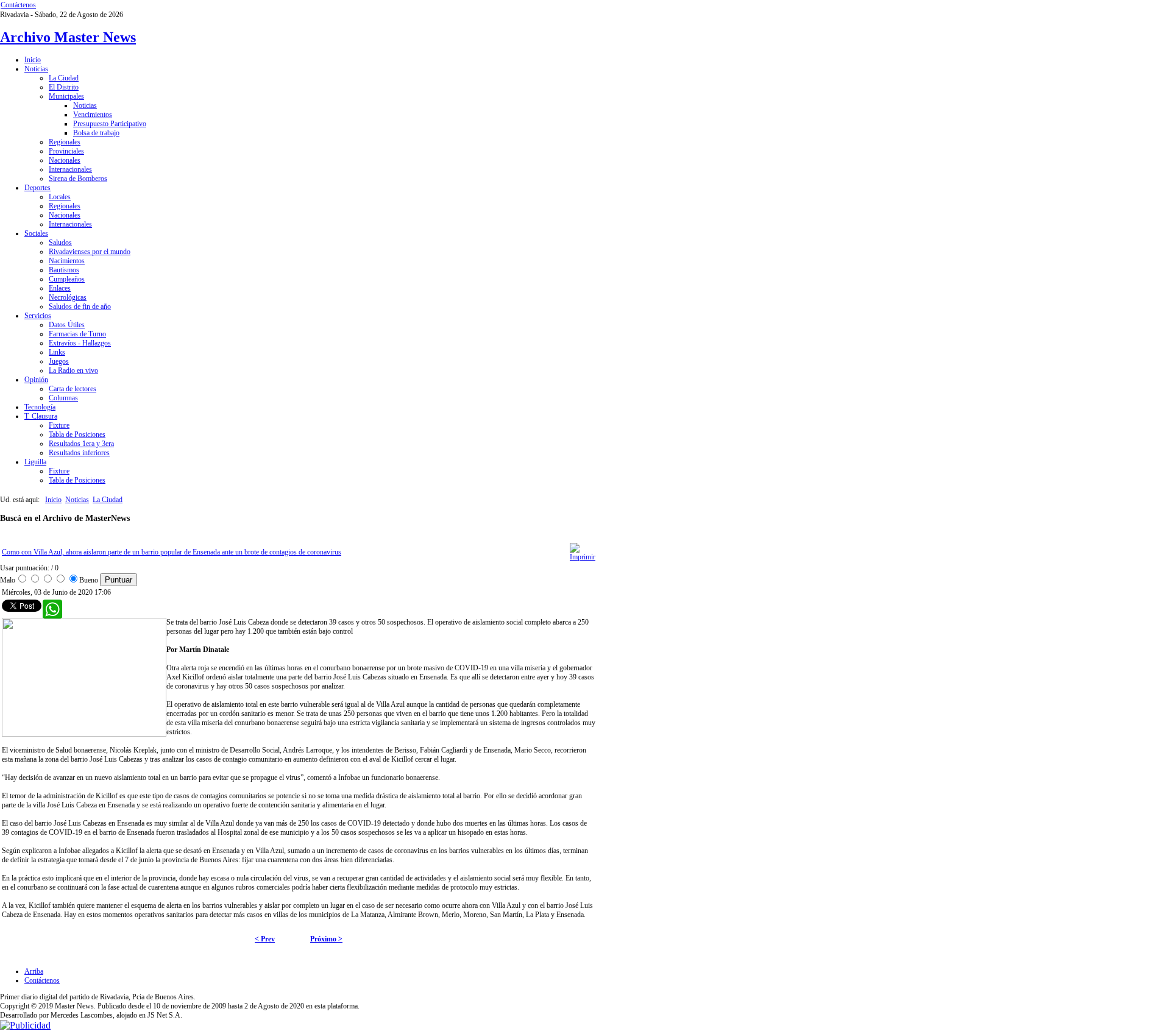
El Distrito (64, 87)
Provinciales (66, 151)
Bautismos (64, 270)
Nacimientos (67, 261)
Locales (60, 197)
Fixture (59, 425)
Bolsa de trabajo (96, 133)
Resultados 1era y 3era (81, 443)
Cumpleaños (67, 279)
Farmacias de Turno (77, 334)
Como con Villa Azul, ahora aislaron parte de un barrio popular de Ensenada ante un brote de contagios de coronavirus (171, 552)
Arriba (33, 971)
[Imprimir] (582, 557)
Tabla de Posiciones (77, 434)
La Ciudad (64, 78)
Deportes (37, 187)
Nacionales (64, 160)
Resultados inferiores (79, 452)
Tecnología (39, 407)
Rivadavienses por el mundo (89, 251)
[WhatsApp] (48, 606)
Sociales (36, 233)
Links (57, 352)
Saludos (60, 242)
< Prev (265, 939)
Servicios (37, 315)
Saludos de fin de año (80, 306)
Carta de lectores (72, 388)
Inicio (32, 59)
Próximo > (326, 939)
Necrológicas (68, 297)
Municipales (66, 96)
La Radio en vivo (73, 370)
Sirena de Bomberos (78, 178)
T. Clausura (40, 416)
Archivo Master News (68, 37)
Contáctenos (18, 5)
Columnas (63, 398)
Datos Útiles (67, 325)
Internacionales (70, 169)
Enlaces (60, 288)
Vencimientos (92, 114)
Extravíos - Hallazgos (80, 343)
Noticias (36, 69)
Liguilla (35, 462)
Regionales (64, 142)
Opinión (36, 379)
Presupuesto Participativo (109, 123)
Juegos (59, 361)
